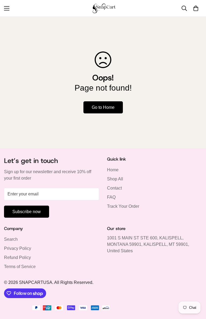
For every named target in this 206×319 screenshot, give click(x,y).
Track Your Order (123, 206)
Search (11, 239)
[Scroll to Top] (195, 290)
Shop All (115, 179)
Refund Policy (17, 257)
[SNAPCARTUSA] (103, 8)
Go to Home (103, 107)
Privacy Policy (17, 248)
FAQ (111, 197)
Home (113, 170)
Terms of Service (20, 266)
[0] (196, 8)
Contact (114, 188)
